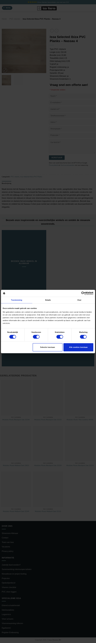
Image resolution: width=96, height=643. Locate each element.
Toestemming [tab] (16, 300)
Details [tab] (48, 300)
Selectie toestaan (47, 347)
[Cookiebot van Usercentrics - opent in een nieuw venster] (83, 293)
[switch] (36, 337)
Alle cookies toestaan (78, 347)
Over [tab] (79, 300)
